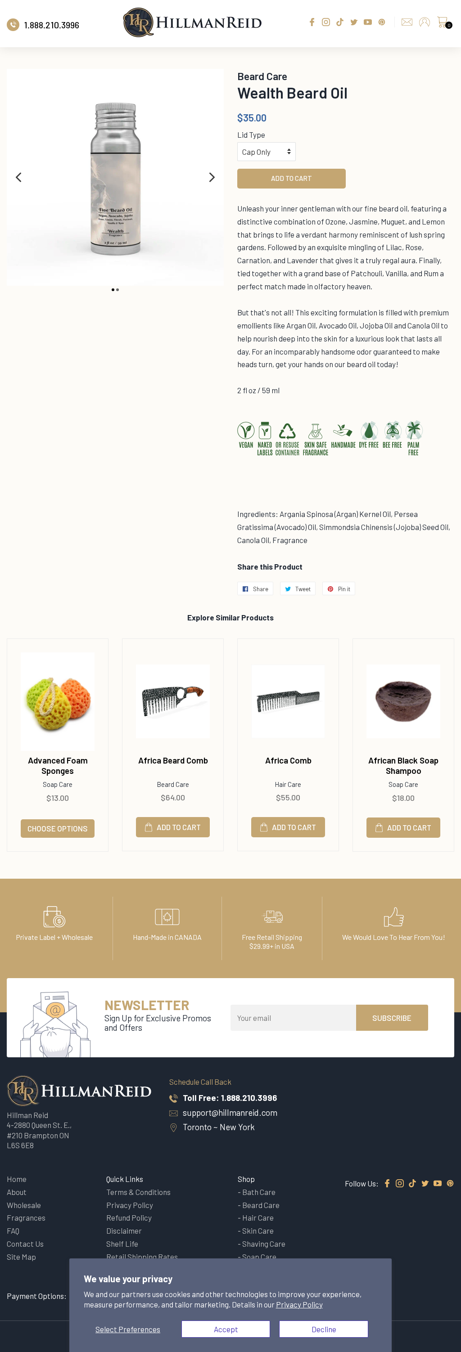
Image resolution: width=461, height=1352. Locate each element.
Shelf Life (122, 1243)
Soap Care (259, 1256)
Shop (246, 1178)
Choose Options (57, 828)
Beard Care (261, 1204)
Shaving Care (263, 1243)
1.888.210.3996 (249, 1097)
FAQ (13, 1230)
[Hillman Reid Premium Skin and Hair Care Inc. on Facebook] (387, 1183)
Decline (324, 1329)
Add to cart (179, 826)
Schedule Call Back (200, 1081)
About (17, 1191)
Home (17, 1178)
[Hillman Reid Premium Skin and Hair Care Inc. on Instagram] (400, 1183)
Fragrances (26, 1217)
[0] (442, 24)
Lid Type (251, 134)
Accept (226, 1329)
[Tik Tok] (412, 1183)
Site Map (21, 1256)
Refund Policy (129, 1217)
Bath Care (259, 1191)
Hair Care (258, 1217)
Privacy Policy (299, 1304)
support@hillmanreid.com (230, 1112)
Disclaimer (124, 1230)
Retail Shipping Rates (142, 1256)
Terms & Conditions (138, 1191)
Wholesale (24, 1204)
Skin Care (258, 1230)
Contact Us (25, 1243)
